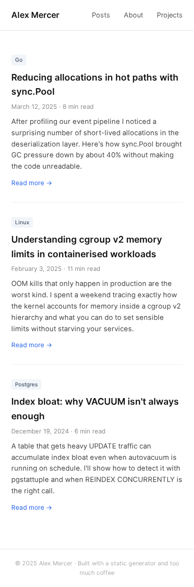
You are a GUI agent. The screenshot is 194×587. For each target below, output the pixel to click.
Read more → (31, 183)
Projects (170, 15)
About (133, 15)
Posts (101, 15)
